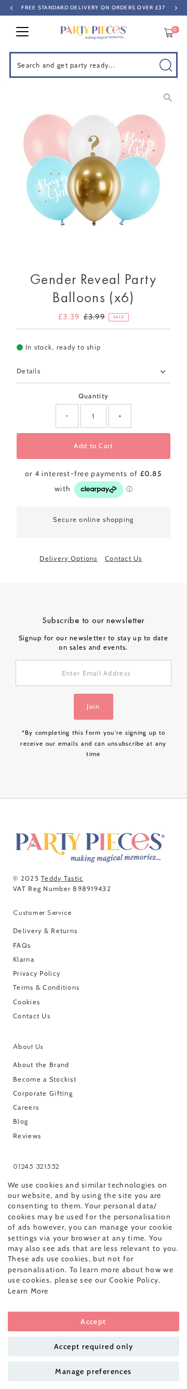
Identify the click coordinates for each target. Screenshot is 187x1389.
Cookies (26, 1002)
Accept (93, 1321)
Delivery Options (68, 559)
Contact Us (123, 559)
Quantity (93, 396)
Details (29, 371)
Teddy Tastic (62, 878)
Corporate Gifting (43, 1093)
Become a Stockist (44, 1079)
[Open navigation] (22, 33)
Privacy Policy (36, 973)
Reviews (27, 1136)
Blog (20, 1121)
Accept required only (93, 1346)
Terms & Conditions (46, 987)
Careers (26, 1107)
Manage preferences (93, 1371)
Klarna (23, 959)
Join (93, 706)
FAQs (22, 945)
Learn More (28, 1291)
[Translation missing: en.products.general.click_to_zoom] (167, 97)
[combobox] (93, 65)
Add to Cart (93, 446)
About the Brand (41, 1065)
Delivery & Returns (45, 931)
